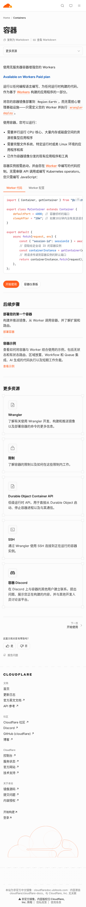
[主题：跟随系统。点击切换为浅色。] (71, 5)
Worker (51, 166)
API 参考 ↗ (11, 706)
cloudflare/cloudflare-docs (26, 893)
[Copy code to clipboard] (78, 200)
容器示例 (9, 343)
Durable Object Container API (30, 496)
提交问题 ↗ (11, 795)
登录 (6, 817)
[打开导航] (79, 5)
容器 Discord (17, 583)
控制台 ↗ (9, 755)
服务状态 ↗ (11, 761)
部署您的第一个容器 (17, 314)
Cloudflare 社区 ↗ (16, 722)
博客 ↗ (8, 739)
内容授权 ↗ (11, 800)
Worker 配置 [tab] (36, 187)
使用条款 (56, 902)
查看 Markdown (46, 39)
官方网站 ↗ (11, 767)
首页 (6, 689)
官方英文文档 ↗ (14, 700)
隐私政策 (41, 902)
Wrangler (15, 415)
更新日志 (9, 695)
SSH (11, 539)
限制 (11, 458)
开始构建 (9, 812)
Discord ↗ (10, 728)
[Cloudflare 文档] (7, 6)
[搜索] (62, 5)
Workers (23, 92)
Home (6, 17)
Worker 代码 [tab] (14, 187)
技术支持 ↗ (11, 773)
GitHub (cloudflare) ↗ (18, 734)
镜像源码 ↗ (11, 789)
